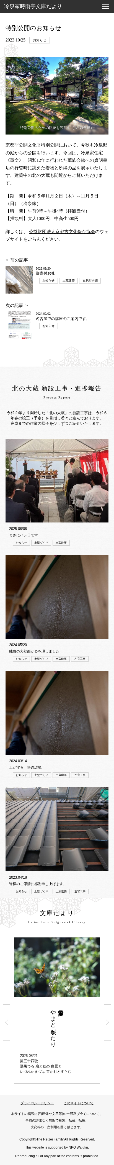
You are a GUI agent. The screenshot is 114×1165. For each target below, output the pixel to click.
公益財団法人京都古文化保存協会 (62, 231)
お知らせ (39, 40)
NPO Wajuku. (79, 1147)
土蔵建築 (69, 280)
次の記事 (14, 305)
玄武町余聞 (90, 280)
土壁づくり (41, 542)
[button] (6, 1022)
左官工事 (80, 658)
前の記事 (19, 260)
